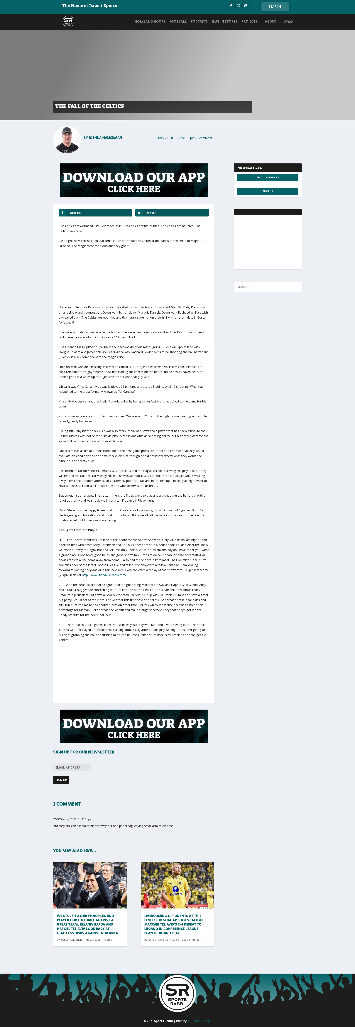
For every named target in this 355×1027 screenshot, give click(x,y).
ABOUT (270, 21)
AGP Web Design (199, 1021)
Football (178, 21)
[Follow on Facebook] (231, 6)
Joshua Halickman (105, 138)
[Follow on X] (238, 6)
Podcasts (199, 21)
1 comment (204, 138)
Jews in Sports (224, 21)
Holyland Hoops (150, 21)
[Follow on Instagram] (246, 6)
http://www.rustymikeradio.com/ (104, 575)
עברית (288, 21)
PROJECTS (249, 21)
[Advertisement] (113, 279)
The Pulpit (186, 138)
